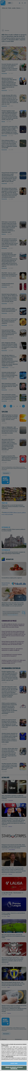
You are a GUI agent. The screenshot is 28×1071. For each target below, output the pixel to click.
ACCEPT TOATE (14, 1063)
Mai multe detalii (9, 1056)
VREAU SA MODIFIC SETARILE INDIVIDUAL (14, 1067)
